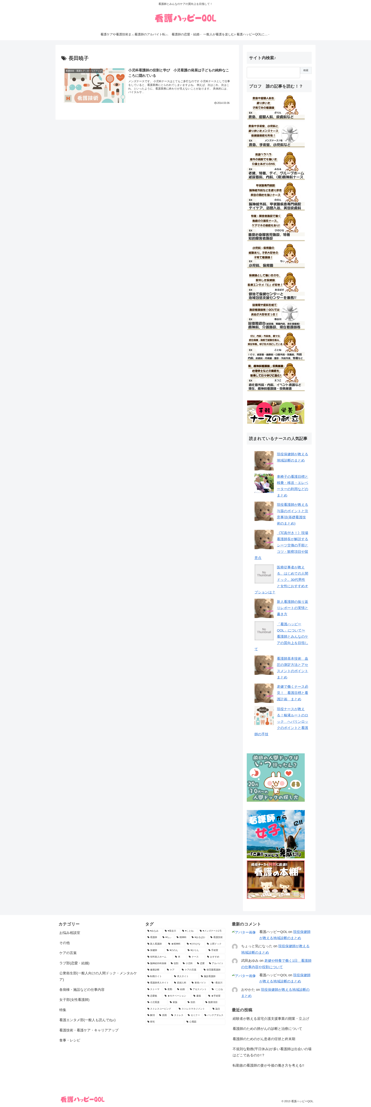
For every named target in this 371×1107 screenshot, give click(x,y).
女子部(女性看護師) (74, 1000)
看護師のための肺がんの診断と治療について (267, 1029)
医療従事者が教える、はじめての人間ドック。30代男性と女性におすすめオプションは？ (281, 579)
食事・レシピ (69, 1040)
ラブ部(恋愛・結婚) (74, 963)
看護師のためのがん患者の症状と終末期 (264, 1039)
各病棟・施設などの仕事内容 (82, 990)
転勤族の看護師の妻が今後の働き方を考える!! (268, 1065)
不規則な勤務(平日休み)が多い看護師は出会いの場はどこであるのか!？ (272, 1052)
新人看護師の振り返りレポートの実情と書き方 (292, 608)
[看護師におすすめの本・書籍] (276, 898)
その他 (64, 943)
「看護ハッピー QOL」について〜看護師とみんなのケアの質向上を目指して (281, 636)
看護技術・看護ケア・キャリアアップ (88, 1030)
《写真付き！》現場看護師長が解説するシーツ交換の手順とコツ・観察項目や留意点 (281, 545)
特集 (62, 1010)
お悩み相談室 (69, 933)
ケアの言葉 (68, 953)
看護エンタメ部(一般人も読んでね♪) (87, 1020)
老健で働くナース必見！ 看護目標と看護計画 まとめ (292, 693)
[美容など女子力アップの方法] (276, 857)
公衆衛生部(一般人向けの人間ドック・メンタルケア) (98, 976)
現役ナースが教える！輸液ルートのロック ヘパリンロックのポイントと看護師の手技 (281, 721)
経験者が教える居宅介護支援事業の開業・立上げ (271, 1019)
